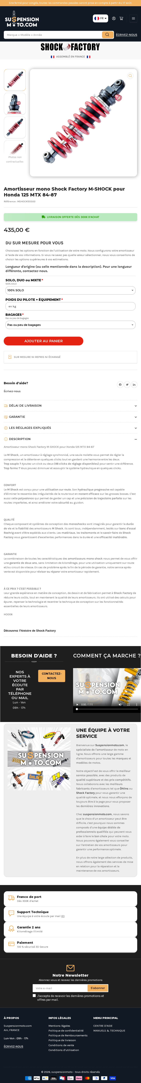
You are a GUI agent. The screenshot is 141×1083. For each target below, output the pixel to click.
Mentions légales (59, 1025)
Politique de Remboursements (68, 1035)
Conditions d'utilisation (63, 1050)
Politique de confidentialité (65, 1030)
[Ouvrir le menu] (133, 18)
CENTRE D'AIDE (102, 1025)
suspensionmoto (62, 1072)
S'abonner (98, 988)
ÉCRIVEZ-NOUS (126, 35)
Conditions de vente (61, 1045)
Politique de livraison (62, 1040)
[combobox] (59, 35)
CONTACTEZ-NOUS (52, 676)
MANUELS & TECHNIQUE (109, 1030)
